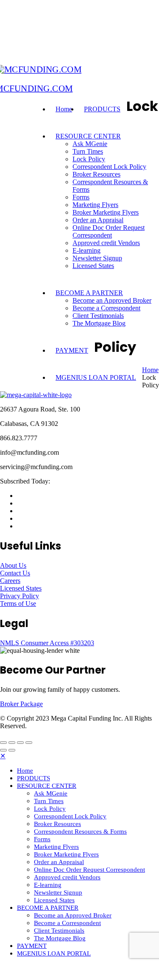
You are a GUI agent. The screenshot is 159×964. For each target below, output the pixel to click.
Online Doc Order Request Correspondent (109, 231)
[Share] (11, 742)
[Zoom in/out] (28, 742)
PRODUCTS (102, 109)
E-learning (86, 250)
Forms (81, 197)
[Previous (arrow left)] (3, 750)
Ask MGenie (90, 143)
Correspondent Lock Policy (109, 166)
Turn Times (88, 151)
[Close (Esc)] (3, 742)
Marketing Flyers (95, 204)
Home (64, 109)
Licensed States (93, 265)
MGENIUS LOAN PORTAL (96, 377)
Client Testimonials (98, 315)
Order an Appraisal (98, 220)
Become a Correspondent (106, 308)
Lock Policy (89, 159)
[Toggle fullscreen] (20, 742)
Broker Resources (96, 174)
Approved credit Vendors (106, 242)
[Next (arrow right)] (11, 750)
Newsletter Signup (97, 258)
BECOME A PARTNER (89, 292)
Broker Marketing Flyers (106, 212)
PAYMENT (72, 350)
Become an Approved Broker (112, 300)
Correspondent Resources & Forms (80, 831)
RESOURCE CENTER (88, 136)
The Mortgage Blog (99, 323)
